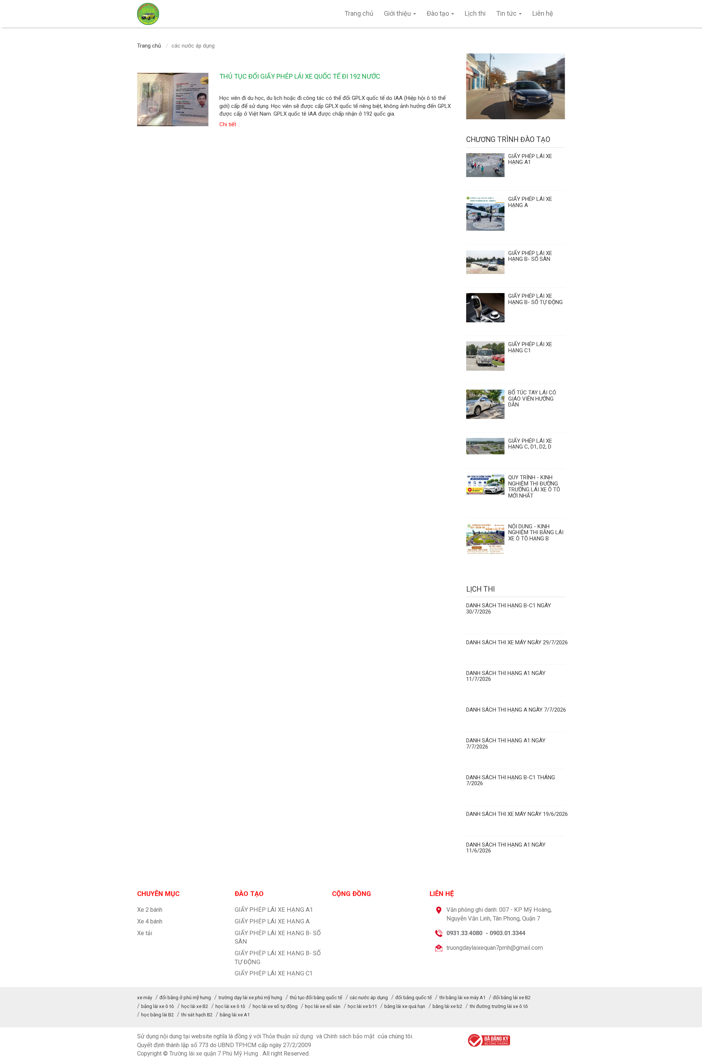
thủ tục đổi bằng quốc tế (316, 997)
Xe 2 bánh (149, 909)
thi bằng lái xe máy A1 (462, 997)
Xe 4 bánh (149, 921)
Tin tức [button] (507, 13)
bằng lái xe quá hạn (404, 1006)
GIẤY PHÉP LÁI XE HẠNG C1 (274, 973)
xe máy (144, 997)
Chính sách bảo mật (349, 1036)
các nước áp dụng (369, 997)
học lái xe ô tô (230, 1006)
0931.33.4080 (464, 933)
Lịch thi (475, 13)
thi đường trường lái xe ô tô (498, 1006)
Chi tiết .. (229, 124)
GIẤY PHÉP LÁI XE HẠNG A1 (274, 909)
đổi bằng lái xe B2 (512, 997)
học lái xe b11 (362, 1006)
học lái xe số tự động (275, 1006)
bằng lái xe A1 (235, 1014)
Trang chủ (358, 13)
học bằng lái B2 (157, 1014)
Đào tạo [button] (438, 13)
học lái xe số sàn (322, 1006)
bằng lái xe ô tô (157, 1006)
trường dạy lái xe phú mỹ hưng (250, 997)
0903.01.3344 (507, 933)
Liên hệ (542, 13)
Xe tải (144, 933)
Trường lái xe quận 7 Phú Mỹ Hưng (213, 1053)
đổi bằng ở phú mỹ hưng (185, 997)
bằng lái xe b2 (447, 1006)
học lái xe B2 (194, 1006)
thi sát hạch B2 (196, 1014)
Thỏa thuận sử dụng (288, 1036)
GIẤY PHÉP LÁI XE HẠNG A (272, 921)
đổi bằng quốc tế (413, 997)
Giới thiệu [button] (398, 13)
